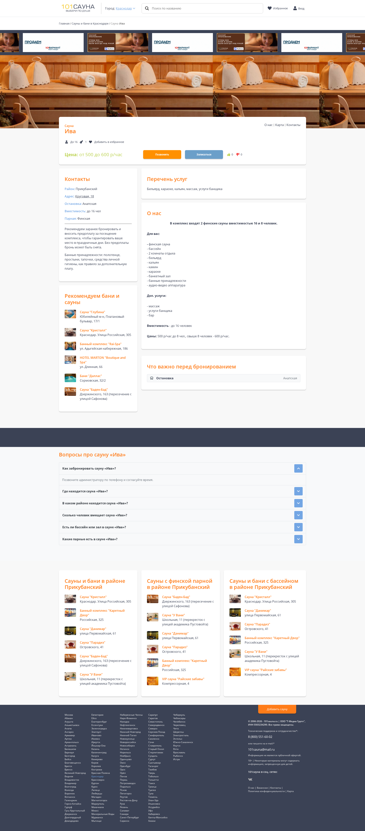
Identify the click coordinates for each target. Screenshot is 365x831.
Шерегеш (178, 732)
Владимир (70, 783)
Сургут (152, 759)
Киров (94, 762)
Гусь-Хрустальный (75, 810)
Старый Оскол (156, 749)
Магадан (96, 797)
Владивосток (72, 779)
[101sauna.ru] (78, 8)
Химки (152, 820)
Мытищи (96, 820)
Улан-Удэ (153, 800)
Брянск (68, 769)
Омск (123, 762)
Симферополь (156, 735)
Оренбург (125, 766)
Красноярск (97, 779)
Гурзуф (68, 807)
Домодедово (72, 820)
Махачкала (97, 807)
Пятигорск (126, 793)
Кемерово (96, 759)
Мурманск (97, 817)
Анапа (68, 728)
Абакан (69, 718)
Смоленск (153, 738)
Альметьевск (72, 725)
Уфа (150, 810)
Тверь (151, 773)
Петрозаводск (128, 783)
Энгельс (177, 738)
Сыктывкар (154, 762)
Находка (124, 721)
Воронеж (70, 793)
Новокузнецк (127, 738)
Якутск (176, 745)
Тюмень (152, 797)
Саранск (124, 820)
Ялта (176, 749)
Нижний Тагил (128, 735)
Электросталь (181, 735)
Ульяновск (154, 803)
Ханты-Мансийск (157, 817)
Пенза (123, 776)
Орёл (123, 773)
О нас (268, 125)
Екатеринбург (99, 721)
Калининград (98, 752)
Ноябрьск (125, 755)
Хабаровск (154, 814)
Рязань (124, 807)
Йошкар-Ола (98, 745)
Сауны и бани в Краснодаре (90, 23)
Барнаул (69, 752)
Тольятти (153, 779)
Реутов (124, 797)
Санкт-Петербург (129, 817)
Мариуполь (97, 803)
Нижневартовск (129, 728)
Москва (69, 714)
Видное (69, 776)
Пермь (123, 779)
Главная (64, 23)
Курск (94, 786)
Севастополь (155, 721)
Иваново (96, 735)
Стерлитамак (155, 752)
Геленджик (71, 800)
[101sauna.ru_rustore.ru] (53, 42)
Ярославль (179, 752)
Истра (176, 759)
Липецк (95, 790)
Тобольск (153, 776)
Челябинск (179, 721)
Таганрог (153, 766)
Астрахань (70, 745)
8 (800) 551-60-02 (260, 737)
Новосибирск (127, 745)
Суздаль (152, 755)
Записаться (204, 154)
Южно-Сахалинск (183, 742)
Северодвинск (156, 725)
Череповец (179, 725)
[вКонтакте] (250, 779)
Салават (124, 810)
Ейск (94, 718)
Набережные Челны (131, 714)
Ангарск (69, 732)
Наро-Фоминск (128, 718)
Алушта (69, 721)
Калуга (95, 755)
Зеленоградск (99, 728)
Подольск (125, 786)
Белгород (70, 755)
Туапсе (152, 790)
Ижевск (95, 738)
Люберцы (96, 793)
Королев (96, 766)
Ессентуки (97, 725)
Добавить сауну (277, 709)
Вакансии (262, 787)
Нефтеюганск (127, 725)
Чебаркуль (179, 714)
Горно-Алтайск (73, 803)
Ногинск (124, 749)
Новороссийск (128, 742)
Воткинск (70, 797)
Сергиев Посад (156, 732)
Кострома (96, 769)
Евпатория (97, 714)
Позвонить (162, 154)
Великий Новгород (75, 773)
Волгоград (70, 786)
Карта (279, 125)
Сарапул (153, 714)
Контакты (293, 125)
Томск (151, 783)
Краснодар (124, 8)
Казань (95, 749)
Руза (122, 803)
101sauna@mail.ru (261, 749)
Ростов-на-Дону (128, 800)
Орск (122, 769)
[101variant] (117, 42)
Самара (124, 814)
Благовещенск (73, 762)
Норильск (125, 752)
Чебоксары (179, 718)
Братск (68, 766)
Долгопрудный (73, 817)
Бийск (68, 759)
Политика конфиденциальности (266, 791)
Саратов (153, 718)
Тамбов (152, 769)
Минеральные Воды (102, 814)
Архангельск (72, 742)
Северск (152, 728)
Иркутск (95, 742)
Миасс (95, 810)
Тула (150, 793)
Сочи (151, 742)
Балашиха (70, 749)
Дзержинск (71, 814)
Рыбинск (178, 755)
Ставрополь (155, 745)
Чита (176, 728)
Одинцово (126, 759)
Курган (95, 783)
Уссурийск (154, 807)
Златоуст (96, 732)
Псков (123, 790)
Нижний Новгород (130, 732)
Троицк (152, 786)
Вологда (69, 790)
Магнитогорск (99, 800)
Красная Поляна (100, 773)
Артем (68, 738)
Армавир (70, 735)
